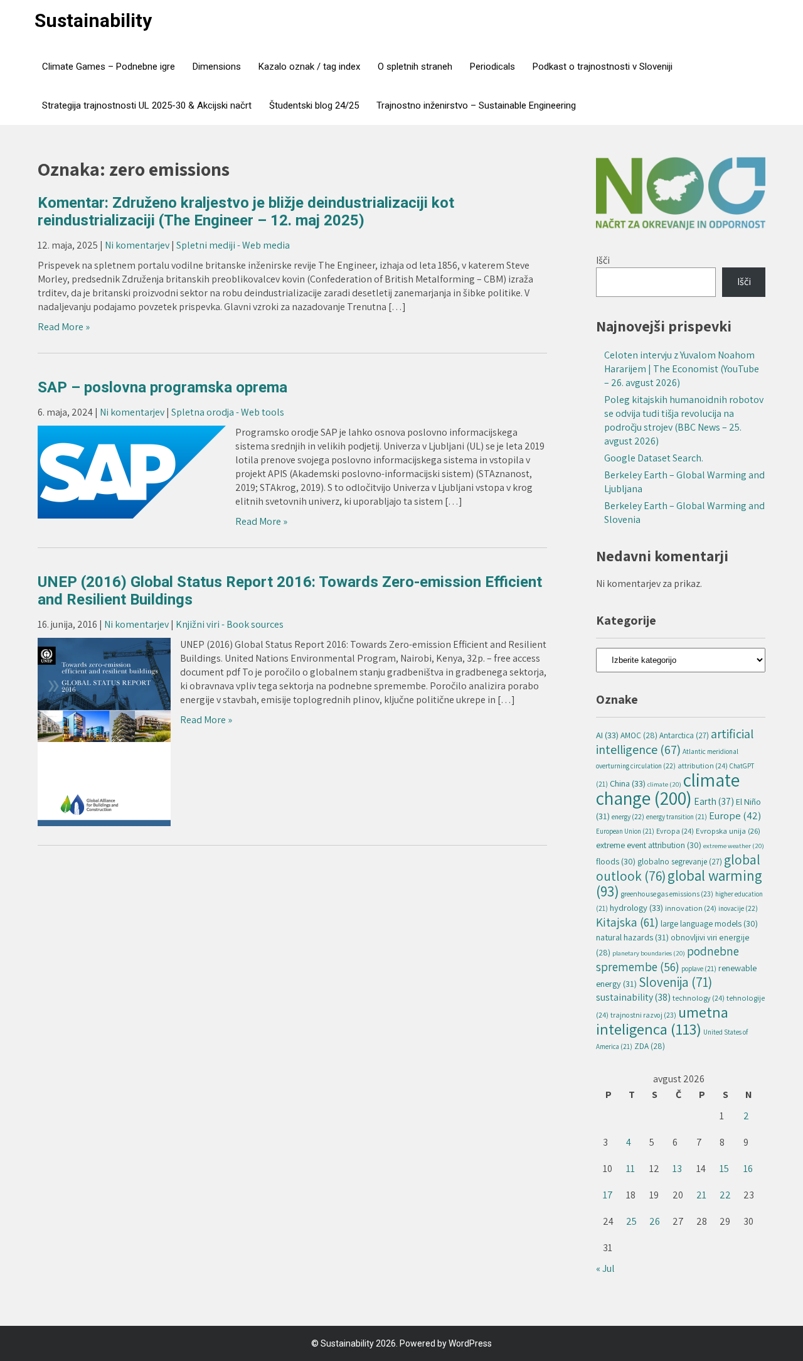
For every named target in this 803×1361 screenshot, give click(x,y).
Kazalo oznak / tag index (309, 66)
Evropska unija (728, 831)
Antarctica (684, 735)
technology (699, 998)
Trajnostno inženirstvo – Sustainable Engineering (476, 105)
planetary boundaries (648, 953)
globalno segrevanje (679, 861)
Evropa (675, 831)
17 (608, 1195)
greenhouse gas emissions (667, 893)
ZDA (649, 1046)
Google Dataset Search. (653, 458)
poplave (698, 968)
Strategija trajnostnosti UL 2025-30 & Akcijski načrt (147, 105)
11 (630, 1168)
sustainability (633, 997)
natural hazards (632, 937)
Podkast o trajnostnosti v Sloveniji (603, 66)
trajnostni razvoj (643, 1014)
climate (664, 784)
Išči (603, 260)
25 (631, 1221)
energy (628, 816)
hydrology (636, 907)
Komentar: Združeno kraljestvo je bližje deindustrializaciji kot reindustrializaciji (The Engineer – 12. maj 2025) (246, 211)
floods (615, 861)
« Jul (605, 1268)
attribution (703, 765)
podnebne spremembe (667, 959)
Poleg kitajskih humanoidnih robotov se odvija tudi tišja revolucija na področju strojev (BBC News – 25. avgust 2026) (683, 420)
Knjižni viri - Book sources (230, 624)
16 (748, 1168)
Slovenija (675, 982)
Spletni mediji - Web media (233, 245)
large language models (709, 923)
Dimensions (217, 66)
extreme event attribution (648, 845)
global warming (679, 883)
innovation (690, 908)
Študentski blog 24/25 (314, 105)
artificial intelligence (674, 741)
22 (725, 1195)
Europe (735, 815)
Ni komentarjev (137, 245)
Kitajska (627, 922)
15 (724, 1168)
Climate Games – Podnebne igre (108, 66)
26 (654, 1221)
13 (677, 1168)
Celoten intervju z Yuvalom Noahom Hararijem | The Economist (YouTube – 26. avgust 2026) (681, 368)
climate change (668, 789)
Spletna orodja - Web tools (227, 412)
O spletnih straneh (415, 66)
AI (607, 735)
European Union (625, 831)
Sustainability (93, 20)
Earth (714, 801)
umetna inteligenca (662, 1020)
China (628, 783)
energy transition (676, 816)
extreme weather (733, 845)
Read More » (64, 326)
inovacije (738, 908)
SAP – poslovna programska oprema (162, 387)
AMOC (638, 735)
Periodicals (492, 66)
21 (701, 1195)
